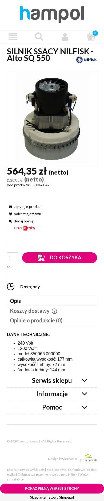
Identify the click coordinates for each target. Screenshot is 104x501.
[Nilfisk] (86, 59)
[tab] (52, 301)
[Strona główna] (52, 13)
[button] (13, 36)
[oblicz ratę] (24, 230)
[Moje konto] (65, 36)
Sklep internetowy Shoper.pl (52, 497)
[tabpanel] (52, 352)
